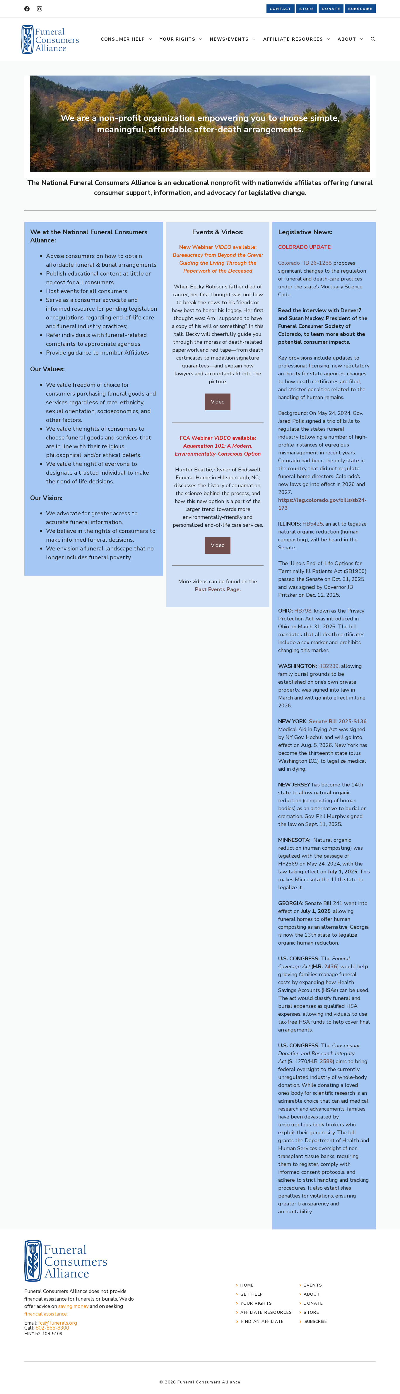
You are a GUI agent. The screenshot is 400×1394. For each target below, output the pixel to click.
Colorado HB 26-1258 (305, 262)
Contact (280, 8)
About (347, 39)
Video (218, 401)
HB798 (303, 610)
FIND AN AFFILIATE (262, 1321)
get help (251, 1294)
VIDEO (223, 247)
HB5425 (312, 523)
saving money (73, 1306)
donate (331, 8)
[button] (373, 39)
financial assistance (45, 1314)
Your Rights (178, 39)
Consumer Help (123, 39)
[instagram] (39, 8)
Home (247, 1285)
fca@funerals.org (57, 1323)
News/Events (229, 39)
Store (311, 1312)
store (306, 8)
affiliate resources (266, 1312)
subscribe (360, 8)
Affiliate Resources (293, 39)
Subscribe (316, 1321)
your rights (256, 1303)
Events (313, 1285)
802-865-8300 (52, 1328)
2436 (330, 966)
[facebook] (27, 8)
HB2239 (328, 666)
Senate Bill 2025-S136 (338, 721)
